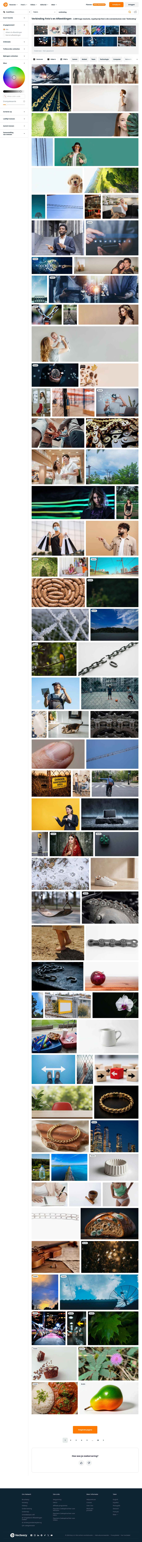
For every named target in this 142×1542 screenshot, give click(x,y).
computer (117, 59)
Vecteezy (25, 1503)
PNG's (65, 59)
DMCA (55, 1503)
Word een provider (90, 1509)
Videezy (24, 1506)
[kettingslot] (47, 315)
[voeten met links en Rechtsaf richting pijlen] (53, 1069)
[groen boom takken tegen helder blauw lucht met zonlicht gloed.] (37, 1005)
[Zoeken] (129, 12)
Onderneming (27, 1509)
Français (116, 1512)
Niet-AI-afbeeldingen (13, 35)
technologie (104, 59)
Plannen (89, 5)
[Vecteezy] (5, 5)
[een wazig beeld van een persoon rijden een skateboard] (111, 180)
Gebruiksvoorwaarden (102, 1535)
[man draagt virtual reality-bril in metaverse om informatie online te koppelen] (117, 402)
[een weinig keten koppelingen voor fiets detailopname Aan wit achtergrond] (112, 942)
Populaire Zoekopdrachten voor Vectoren (64, 1509)
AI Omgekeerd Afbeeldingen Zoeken (32, 1518)
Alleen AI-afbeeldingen (14, 32)
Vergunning (57, 1499)
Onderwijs (25, 1512)
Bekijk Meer (127, 42)
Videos (32, 5)
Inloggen (131, 5)
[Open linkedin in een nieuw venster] (38, 1535)
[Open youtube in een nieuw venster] (51, 1535)
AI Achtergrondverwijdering (32, 1522)
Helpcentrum (91, 1499)
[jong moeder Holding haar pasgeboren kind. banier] (85, 344)
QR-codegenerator (28, 1526)
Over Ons (90, 1506)
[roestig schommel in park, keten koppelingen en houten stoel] (56, 907)
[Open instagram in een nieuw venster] (35, 1535)
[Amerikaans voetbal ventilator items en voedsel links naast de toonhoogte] (54, 1036)
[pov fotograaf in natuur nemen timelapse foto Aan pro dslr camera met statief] (70, 315)
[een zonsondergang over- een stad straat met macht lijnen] (45, 1292)
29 (98, 1440)
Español (115, 1503)
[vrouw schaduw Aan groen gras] (49, 124)
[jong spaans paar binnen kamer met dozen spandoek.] (106, 265)
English (115, 1499)
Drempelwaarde (9, 101)
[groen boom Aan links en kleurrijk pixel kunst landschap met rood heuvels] (55, 1398)
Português (116, 1506)
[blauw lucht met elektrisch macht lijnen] (65, 207)
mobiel (84, 59)
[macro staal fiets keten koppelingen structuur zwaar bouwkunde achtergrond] (114, 724)
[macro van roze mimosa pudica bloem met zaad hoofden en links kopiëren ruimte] (108, 1363)
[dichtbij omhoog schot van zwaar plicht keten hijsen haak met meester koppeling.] (40, 844)
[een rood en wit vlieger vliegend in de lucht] (112, 466)
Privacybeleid (115, 1535)
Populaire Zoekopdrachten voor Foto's (64, 1514)
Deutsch (116, 1509)
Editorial (43, 5)
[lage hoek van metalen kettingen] (51, 98)
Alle (7, 29)
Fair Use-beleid (125, 1535)
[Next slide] (135, 59)
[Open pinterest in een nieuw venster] (41, 1535)
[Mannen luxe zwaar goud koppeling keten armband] (116, 1102)
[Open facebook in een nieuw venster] (31, 1535)
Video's (53, 59)
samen (74, 59)
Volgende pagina (85, 1430)
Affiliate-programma (60, 1506)
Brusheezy (25, 1499)
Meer (53, 5)
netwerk (128, 59)
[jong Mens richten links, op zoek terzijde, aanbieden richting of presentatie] (112, 538)
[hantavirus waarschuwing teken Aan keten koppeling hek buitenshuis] (51, 783)
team (93, 59)
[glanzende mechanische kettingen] (112, 433)
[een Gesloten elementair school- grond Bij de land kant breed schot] (114, 625)
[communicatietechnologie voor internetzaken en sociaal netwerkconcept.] (52, 265)
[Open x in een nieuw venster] (48, 1535)
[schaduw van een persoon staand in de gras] (44, 567)
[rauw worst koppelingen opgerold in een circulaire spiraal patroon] (58, 592)
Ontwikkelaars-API (28, 1515)
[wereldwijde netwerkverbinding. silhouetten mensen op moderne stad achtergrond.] (104, 74)
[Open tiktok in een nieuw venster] (45, 1535)
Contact (89, 1503)
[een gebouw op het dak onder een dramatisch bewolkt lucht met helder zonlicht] (99, 1292)
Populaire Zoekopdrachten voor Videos (64, 1519)
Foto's (23, 5)
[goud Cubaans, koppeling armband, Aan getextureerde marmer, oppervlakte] (60, 1136)
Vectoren (12, 5)
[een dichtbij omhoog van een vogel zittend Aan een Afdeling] (112, 592)
